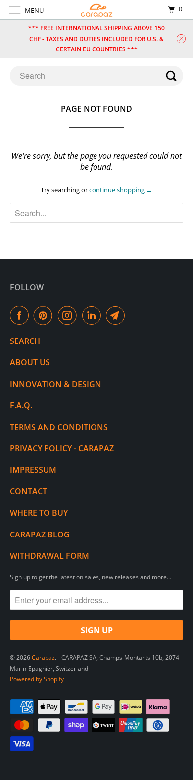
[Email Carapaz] (117, 315)
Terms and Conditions (59, 427)
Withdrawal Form (49, 555)
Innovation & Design (55, 384)
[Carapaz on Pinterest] (45, 315)
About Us (30, 362)
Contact (28, 491)
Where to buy (39, 512)
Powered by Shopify (37, 679)
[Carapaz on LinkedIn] (93, 315)
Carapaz (43, 657)
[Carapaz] (96, 9)
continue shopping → (120, 189)
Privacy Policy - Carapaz (62, 448)
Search (25, 341)
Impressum (33, 469)
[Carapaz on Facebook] (21, 315)
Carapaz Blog (40, 534)
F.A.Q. (21, 405)
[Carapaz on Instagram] (69, 315)
